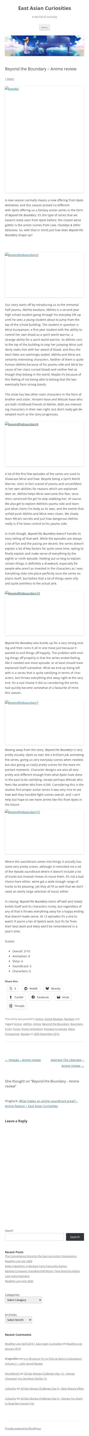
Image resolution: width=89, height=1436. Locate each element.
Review (25, 1034)
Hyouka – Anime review (23, 1060)
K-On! (8, 1029)
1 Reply (9, 79)
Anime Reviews (53, 1019)
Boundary (77, 1024)
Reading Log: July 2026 (18, 1261)
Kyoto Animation (32, 1029)
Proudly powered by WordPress (23, 1428)
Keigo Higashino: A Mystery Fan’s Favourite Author (36, 1266)
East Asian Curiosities (44, 8)
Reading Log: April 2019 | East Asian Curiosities (33, 1344)
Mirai (71, 1029)
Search (9, 1230)
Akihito (27, 1024)
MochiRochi (12, 1373)
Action (18, 1024)
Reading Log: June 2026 (19, 1281)
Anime (39, 1019)
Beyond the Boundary (55, 1024)
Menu (44, 27)
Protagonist (12, 1034)
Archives (11, 1314)
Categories (12, 1294)
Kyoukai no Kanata (55, 1029)
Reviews (69, 1019)
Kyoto (16, 1029)
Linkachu (10, 1388)
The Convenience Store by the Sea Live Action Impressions (41, 1256)
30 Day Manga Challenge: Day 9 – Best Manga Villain (52, 1388)
